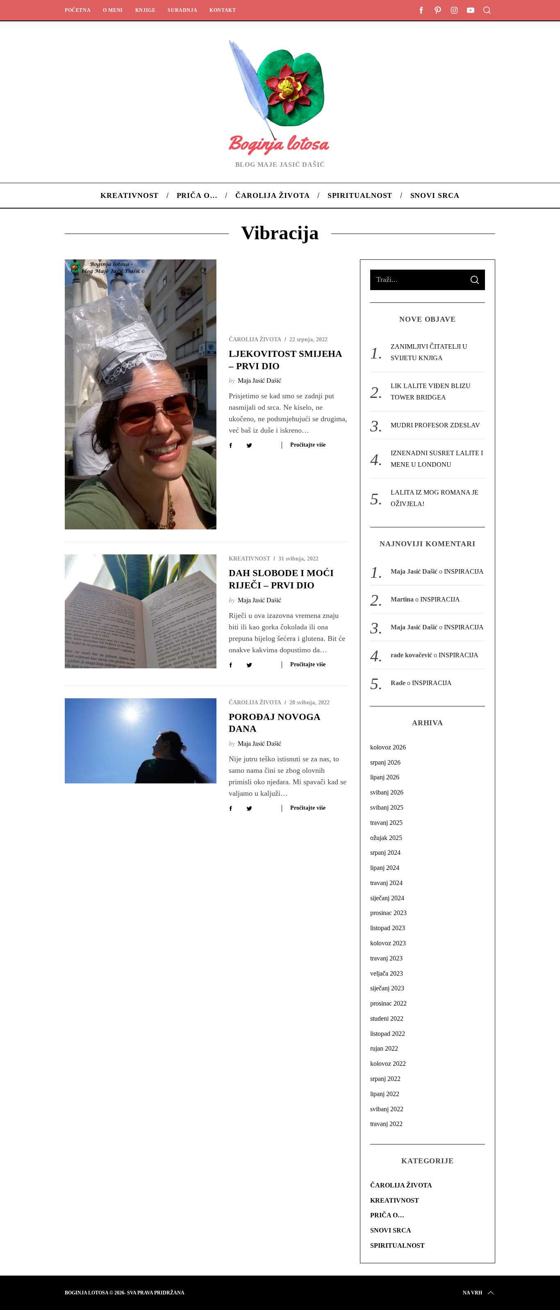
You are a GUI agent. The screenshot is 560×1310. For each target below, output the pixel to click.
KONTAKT (222, 10)
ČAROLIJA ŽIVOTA (255, 339)
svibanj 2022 (386, 1109)
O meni (113, 10)
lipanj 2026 (384, 777)
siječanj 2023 (387, 988)
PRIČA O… (387, 1215)
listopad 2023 (387, 927)
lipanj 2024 (384, 867)
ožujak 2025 (386, 837)
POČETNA (78, 10)
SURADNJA (182, 10)
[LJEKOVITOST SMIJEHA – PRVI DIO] (140, 394)
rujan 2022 (384, 1048)
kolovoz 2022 (388, 1063)
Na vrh (472, 1293)
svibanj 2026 (386, 792)
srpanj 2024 (385, 852)
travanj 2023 (386, 958)
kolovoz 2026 (388, 747)
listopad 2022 (387, 1033)
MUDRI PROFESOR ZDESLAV (435, 425)
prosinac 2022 (388, 1003)
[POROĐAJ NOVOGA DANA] (140, 740)
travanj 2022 (386, 1123)
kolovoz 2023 (388, 943)
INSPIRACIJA (464, 571)
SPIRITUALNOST (397, 1245)
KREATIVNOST (249, 559)
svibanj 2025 (386, 807)
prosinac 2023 (388, 912)
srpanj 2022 (385, 1078)
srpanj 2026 (385, 762)
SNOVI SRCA (390, 1230)
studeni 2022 (386, 1018)
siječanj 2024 (387, 898)
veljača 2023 (386, 973)
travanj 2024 (386, 882)
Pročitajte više (308, 445)
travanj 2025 (386, 822)
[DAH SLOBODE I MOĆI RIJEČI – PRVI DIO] (140, 611)
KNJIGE (145, 10)
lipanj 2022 (384, 1093)
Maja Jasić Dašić (259, 380)
